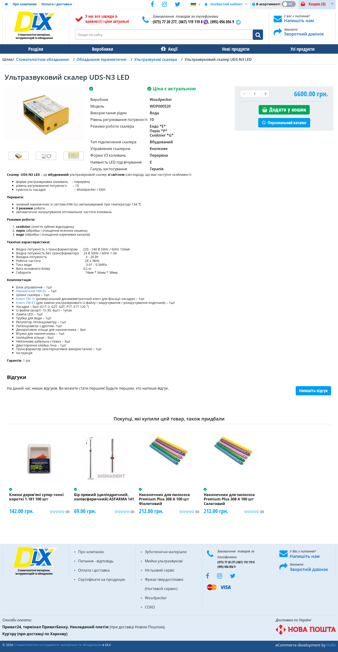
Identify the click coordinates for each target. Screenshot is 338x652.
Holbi (331, 645)
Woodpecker (156, 597)
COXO (150, 607)
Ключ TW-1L (25, 299)
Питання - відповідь (95, 561)
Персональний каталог (287, 122)
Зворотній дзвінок (309, 569)
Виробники (102, 49)
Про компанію (25, 4)
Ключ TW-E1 (25, 302)
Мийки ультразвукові (164, 561)
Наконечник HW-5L (31, 291)
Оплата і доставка (56, 4)
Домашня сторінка (6, 4)
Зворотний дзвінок (304, 34)
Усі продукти (303, 49)
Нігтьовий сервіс (160, 570)
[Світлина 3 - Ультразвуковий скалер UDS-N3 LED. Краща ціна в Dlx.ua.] (73, 156)
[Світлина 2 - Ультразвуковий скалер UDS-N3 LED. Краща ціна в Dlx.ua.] (46, 156)
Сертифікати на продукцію (101, 579)
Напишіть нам (299, 20)
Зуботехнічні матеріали (166, 551)
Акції (173, 49)
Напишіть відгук (313, 390)
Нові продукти (235, 49)
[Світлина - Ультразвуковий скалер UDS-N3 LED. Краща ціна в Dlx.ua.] (18, 156)
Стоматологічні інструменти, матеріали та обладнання (57, 645)
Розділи (35, 49)
